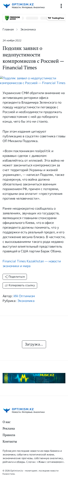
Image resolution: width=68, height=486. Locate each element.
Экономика (28, 29)
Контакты (10, 441)
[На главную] (23, 5)
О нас (6, 422)
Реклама (9, 428)
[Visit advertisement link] (34, 378)
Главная (8, 29)
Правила (9, 435)
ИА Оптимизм (24, 296)
